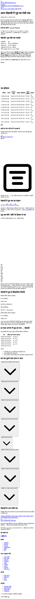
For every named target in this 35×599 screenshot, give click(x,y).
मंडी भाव (7, 6)
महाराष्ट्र (6, 560)
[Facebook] (3, 536)
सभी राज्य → (7, 569)
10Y (13, 205)
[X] (6, 536)
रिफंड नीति (6, 589)
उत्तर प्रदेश (7, 9)
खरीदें (14, 6)
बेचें (16, 6)
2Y (4, 205)
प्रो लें (2, 7)
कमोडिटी (3, 6)
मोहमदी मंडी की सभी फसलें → (11, 517)
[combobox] (3, 31)
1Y (2, 205)
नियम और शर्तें (7, 588)
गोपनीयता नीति (7, 586)
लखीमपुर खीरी (14, 9)
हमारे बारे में (6, 575)
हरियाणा (6, 564)
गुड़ (3, 9)
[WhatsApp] (1, 536)
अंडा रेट (11, 6)
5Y (9, 205)
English (3, 4)
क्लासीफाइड (7, 547)
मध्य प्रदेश (6, 558)
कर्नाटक (6, 567)
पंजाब (5, 563)
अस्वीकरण (6, 591)
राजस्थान (6, 561)
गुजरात (5, 566)
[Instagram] (4, 536)
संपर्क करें (6, 577)
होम (1, 9)
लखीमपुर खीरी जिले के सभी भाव (8, 516)
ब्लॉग (18, 6)
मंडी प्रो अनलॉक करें (8, 137)
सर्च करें (3, 34)
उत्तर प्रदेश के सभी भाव (21, 516)
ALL (17, 205)
